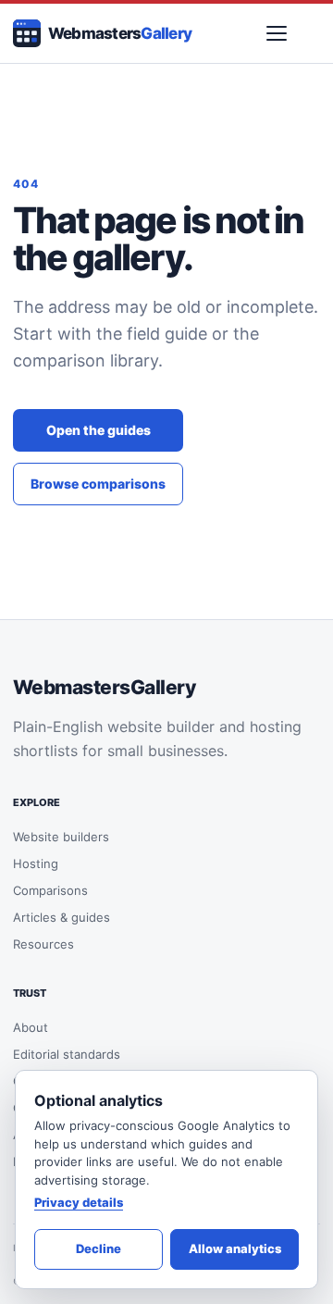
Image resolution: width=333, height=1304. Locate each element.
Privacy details (78, 1202)
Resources (43, 944)
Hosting (35, 863)
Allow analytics (235, 1248)
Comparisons (50, 890)
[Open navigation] (276, 33)
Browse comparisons (98, 483)
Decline (98, 1248)
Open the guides (98, 430)
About (30, 1027)
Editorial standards (66, 1054)
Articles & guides (61, 917)
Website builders (61, 836)
